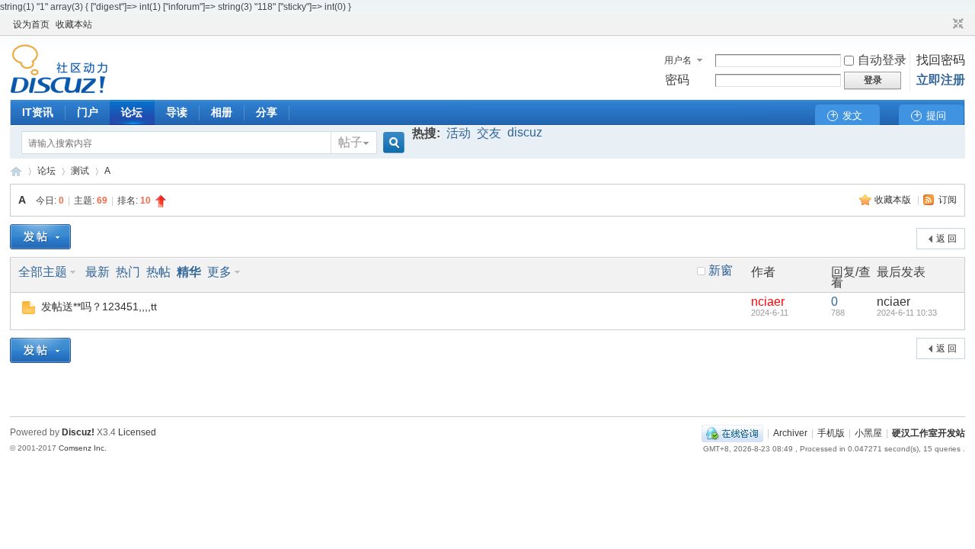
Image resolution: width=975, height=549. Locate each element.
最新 (97, 271)
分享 (266, 112)
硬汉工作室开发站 (16, 171)
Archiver (790, 433)
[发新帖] (40, 236)
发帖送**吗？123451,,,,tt (99, 306)
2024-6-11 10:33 (907, 312)
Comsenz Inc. (83, 448)
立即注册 (940, 79)
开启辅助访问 (944, 24)
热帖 (158, 271)
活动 (458, 133)
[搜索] (391, 143)
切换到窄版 (956, 24)
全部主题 (42, 271)
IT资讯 (37, 112)
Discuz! (78, 432)
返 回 (946, 238)
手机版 (831, 433)
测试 (80, 170)
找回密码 (940, 59)
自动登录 (882, 59)
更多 (219, 271)
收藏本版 (893, 199)
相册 (221, 112)
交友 (489, 133)
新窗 (720, 271)
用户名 (678, 60)
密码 (677, 79)
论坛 (131, 112)
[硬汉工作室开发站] (59, 90)
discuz (524, 132)
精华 (189, 271)
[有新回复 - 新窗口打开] (28, 309)
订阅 (947, 199)
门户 (87, 112)
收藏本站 (74, 24)
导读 (176, 112)
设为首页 (31, 24)
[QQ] (732, 433)
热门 (128, 271)
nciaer (768, 301)
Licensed (137, 432)
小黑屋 (868, 433)
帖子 (350, 142)
